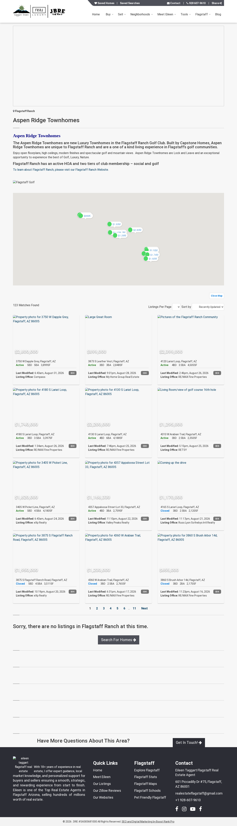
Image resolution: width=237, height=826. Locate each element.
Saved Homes (105, 3)
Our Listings (102, 784)
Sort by (186, 307)
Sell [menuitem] (120, 14)
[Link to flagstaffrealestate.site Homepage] (39, 11)
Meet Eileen (102, 777)
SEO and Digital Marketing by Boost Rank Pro (148, 821)
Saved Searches (130, 3)
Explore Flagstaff (147, 770)
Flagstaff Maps (145, 784)
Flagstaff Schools (147, 790)
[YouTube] (192, 808)
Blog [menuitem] (218, 14)
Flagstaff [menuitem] (201, 14)
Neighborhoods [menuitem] (140, 14)
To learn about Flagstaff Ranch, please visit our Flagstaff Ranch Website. (61, 169)
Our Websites (103, 797)
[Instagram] (184, 808)
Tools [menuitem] (184, 14)
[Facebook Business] (200, 808)
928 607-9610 (197, 3)
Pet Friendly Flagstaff (150, 797)
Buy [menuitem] (108, 14)
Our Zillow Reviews (107, 790)
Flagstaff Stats (145, 777)
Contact (175, 3)
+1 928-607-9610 (188, 800)
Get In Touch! (187, 742)
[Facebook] (176, 808)
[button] (135, 229)
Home (97, 770)
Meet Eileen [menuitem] (165, 14)
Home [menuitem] (96, 14)
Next (144, 608)
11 (134, 608)
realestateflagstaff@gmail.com (199, 793)
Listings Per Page (159, 307)
